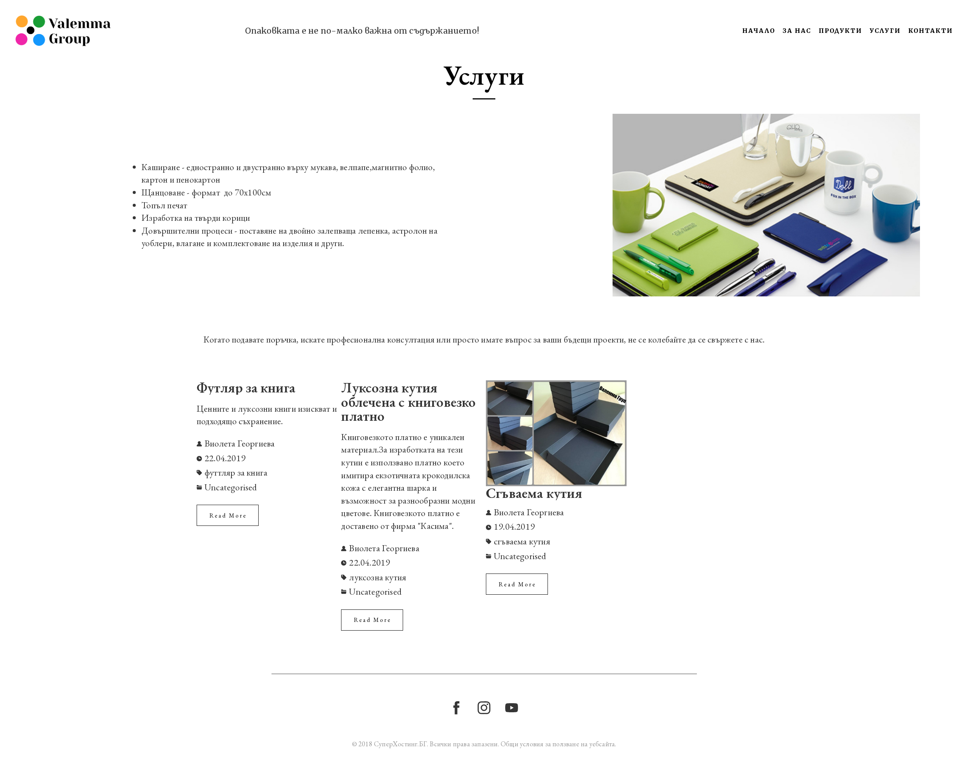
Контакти (930, 30)
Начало (758, 30)
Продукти (840, 30)
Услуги (885, 30)
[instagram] (484, 708)
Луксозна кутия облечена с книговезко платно (408, 401)
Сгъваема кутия (534, 493)
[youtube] (512, 708)
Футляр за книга (246, 387)
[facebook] (456, 708)
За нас (797, 30)
